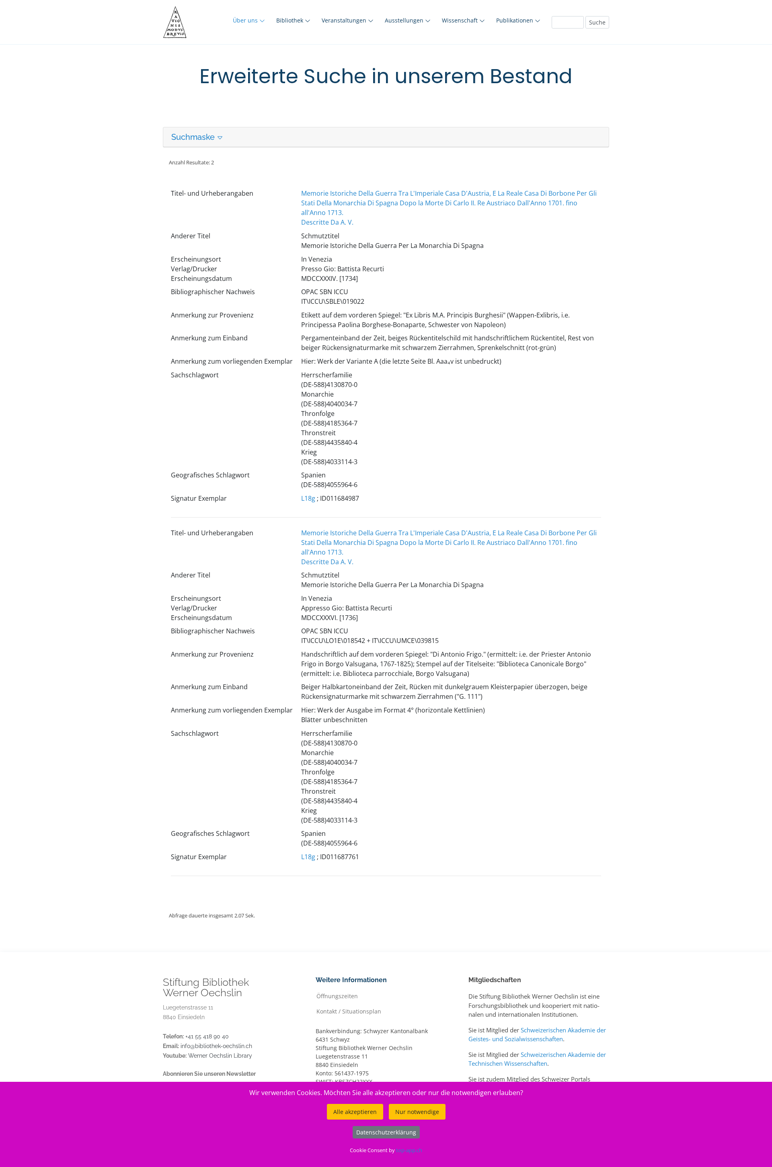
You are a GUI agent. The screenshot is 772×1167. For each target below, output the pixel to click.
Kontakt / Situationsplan (348, 1010)
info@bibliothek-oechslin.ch (216, 1046)
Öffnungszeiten (337, 995)
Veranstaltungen (345, 20)
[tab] (386, 137)
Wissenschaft (460, 20)
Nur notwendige (417, 1112)
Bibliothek (290, 20)
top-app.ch (409, 1150)
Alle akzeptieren (355, 1112)
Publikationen (515, 20)
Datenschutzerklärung (386, 1132)
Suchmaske (194, 137)
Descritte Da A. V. (327, 222)
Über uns (246, 20)
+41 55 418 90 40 (207, 1036)
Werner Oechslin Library (220, 1055)
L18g (308, 498)
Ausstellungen (405, 20)
